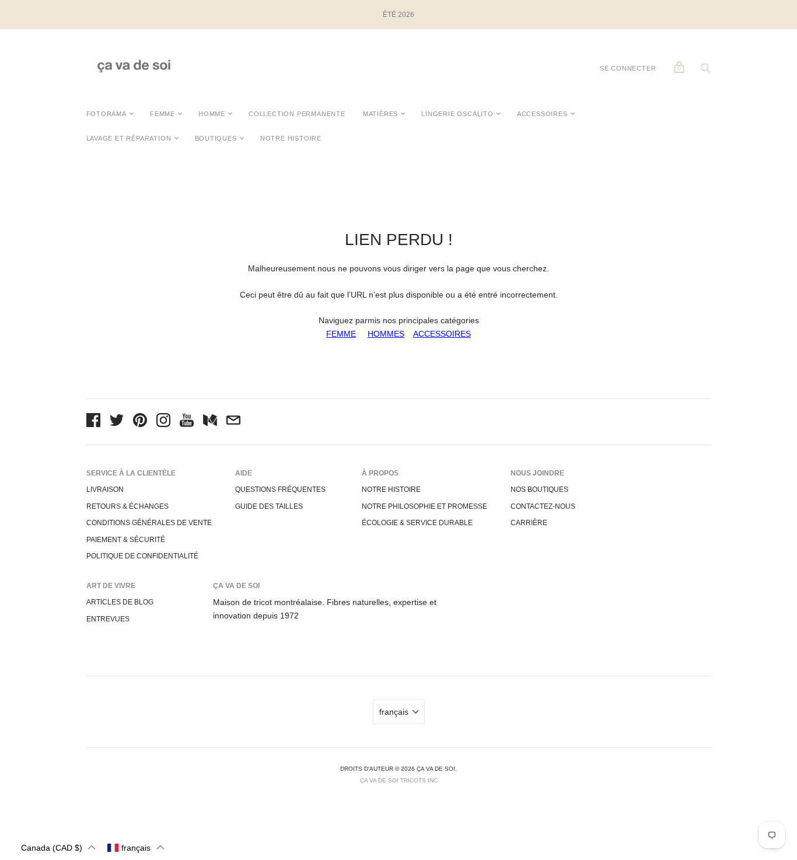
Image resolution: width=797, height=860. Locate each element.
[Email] (233, 422)
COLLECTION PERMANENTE (297, 113)
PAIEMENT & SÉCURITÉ (125, 540)
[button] (58, 847)
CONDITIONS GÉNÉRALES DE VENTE (149, 523)
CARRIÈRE (529, 523)
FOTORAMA (106, 113)
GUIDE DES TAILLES (269, 506)
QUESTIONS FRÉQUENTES (280, 489)
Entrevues (108, 619)
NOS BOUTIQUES (539, 489)
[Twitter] (117, 422)
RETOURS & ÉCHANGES (127, 506)
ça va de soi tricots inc (399, 780)
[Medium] (210, 422)
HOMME (211, 113)
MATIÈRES (380, 113)
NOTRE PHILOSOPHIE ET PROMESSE (424, 506)
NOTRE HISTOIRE (290, 138)
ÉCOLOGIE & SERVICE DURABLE (417, 523)
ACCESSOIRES (542, 113)
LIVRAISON (105, 489)
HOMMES (386, 333)
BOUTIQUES (216, 138)
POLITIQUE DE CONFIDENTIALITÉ (142, 556)
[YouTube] (187, 422)
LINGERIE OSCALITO (457, 113)
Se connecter (628, 68)
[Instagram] (163, 422)
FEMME (162, 113)
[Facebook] (93, 422)
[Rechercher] (705, 71)
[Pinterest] (140, 422)
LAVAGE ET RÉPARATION (129, 138)
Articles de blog (119, 602)
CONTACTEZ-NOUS (543, 506)
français (393, 711)
